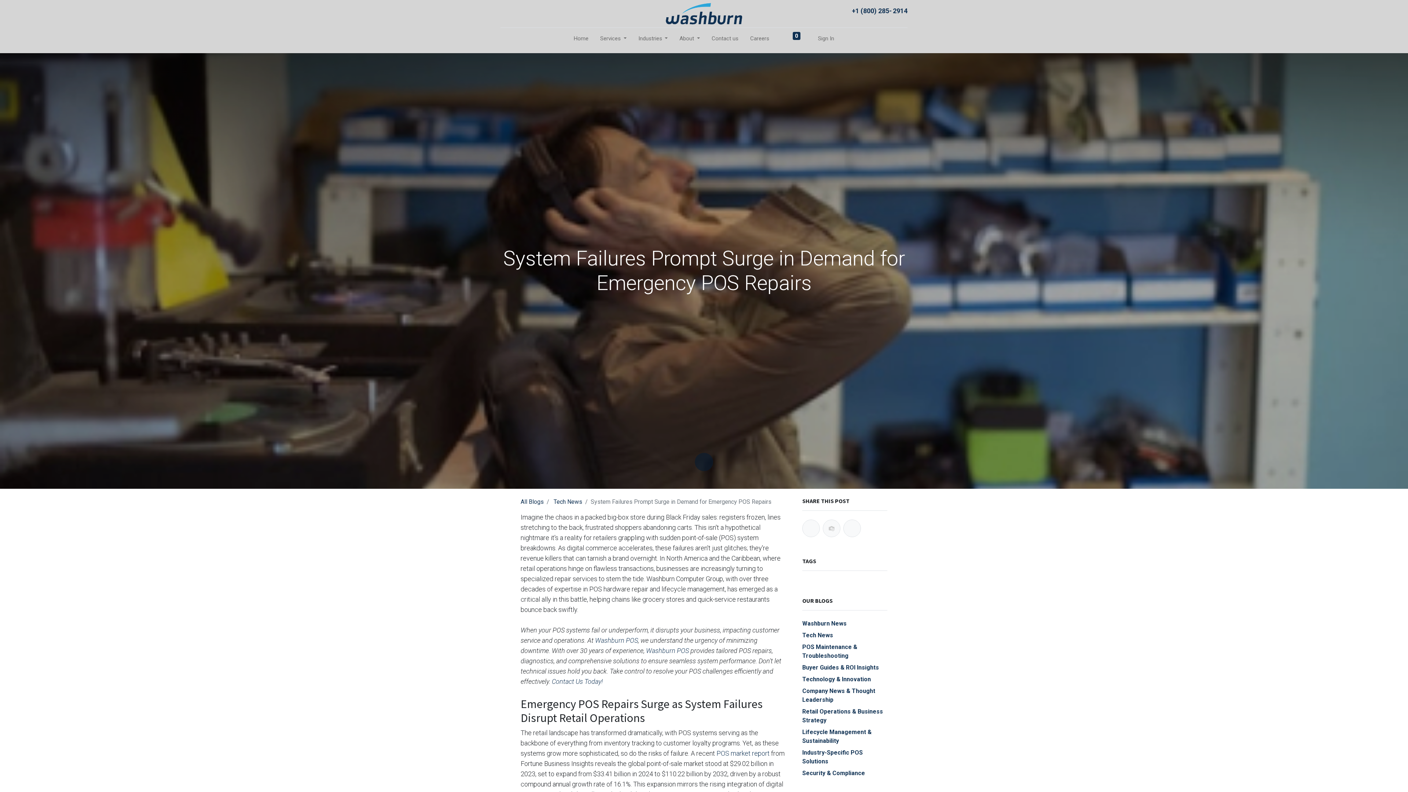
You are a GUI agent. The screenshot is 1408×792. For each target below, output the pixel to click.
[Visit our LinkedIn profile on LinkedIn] (522, 10)
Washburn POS (616, 640)
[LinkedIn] (852, 528)
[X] (831, 528)
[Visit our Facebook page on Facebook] (507, 10)
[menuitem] (581, 39)
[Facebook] (811, 528)
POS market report (743, 753)
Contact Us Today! (577, 681)
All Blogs (532, 501)
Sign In (826, 38)
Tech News (568, 501)
